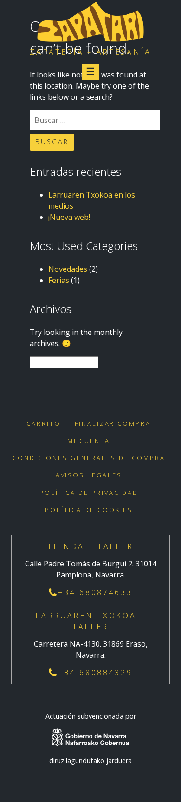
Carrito (43, 423)
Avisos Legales (89, 475)
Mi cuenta (88, 440)
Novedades (67, 269)
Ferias (58, 280)
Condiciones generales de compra (89, 458)
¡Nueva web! (69, 217)
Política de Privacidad (89, 492)
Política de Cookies (89, 510)
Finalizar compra (113, 423)
